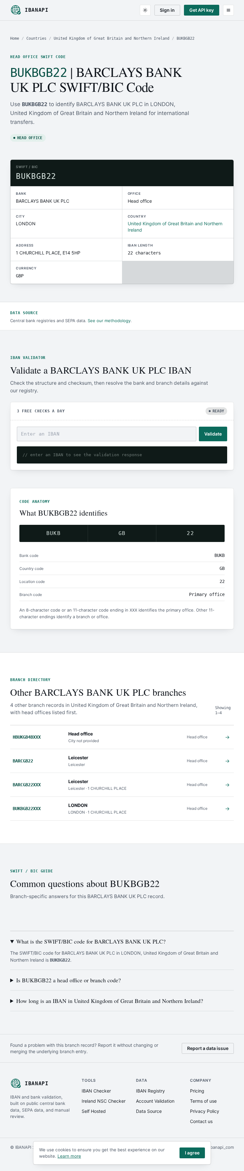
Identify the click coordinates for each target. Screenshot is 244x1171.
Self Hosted (94, 1111)
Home (14, 38)
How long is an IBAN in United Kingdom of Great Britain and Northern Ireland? (109, 1001)
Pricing (197, 1090)
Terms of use (203, 1101)
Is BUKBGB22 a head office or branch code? (68, 980)
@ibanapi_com (220, 1147)
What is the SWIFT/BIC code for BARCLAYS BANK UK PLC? (91, 941)
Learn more (69, 1156)
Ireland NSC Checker (103, 1101)
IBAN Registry (150, 1090)
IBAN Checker (96, 1090)
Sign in (167, 10)
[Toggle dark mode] (145, 10)
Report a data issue (207, 1048)
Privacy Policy (204, 1111)
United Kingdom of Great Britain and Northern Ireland (111, 38)
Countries (36, 38)
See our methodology (109, 320)
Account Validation (155, 1101)
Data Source (149, 1111)
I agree (192, 1152)
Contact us (201, 1121)
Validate (213, 434)
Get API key (201, 10)
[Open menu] (228, 10)
